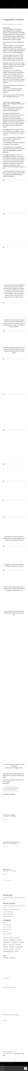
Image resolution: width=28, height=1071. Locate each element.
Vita (16, 951)
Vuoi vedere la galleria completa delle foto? (11, 789)
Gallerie (16, 1017)
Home (4, 1017)
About (8, 1018)
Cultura (5, 940)
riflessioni (19, 946)
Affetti (5, 937)
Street (17, 949)
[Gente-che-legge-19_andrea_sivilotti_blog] (14, 245)
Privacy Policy (6, 957)
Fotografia (15, 942)
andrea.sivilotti (6, 1013)
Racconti (12, 946)
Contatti (13, 1018)
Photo (5, 946)
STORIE (4, 931)
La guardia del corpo (7, 916)
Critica (17, 937)
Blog (8, 1017)
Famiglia (12, 940)
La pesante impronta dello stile (11, 842)
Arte (11, 937)
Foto (19, 940)
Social (5, 949)
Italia (5, 944)
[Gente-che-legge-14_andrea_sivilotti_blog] (14, 281)
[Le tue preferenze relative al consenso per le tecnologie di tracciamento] (25, 1068)
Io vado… (12, 1017)
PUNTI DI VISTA (6, 927)
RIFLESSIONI (6, 929)
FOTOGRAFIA (13, 816)
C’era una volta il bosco (8, 912)
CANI (4, 922)
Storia (11, 949)
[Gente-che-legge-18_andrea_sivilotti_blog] (14, 212)
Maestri (4, 1018)
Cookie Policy (12, 957)
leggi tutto (5, 819)
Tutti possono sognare (9, 815)
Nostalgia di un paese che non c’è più (11, 909)
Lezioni (11, 944)
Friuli (22, 942)
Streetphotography (8, 951)
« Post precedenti (7, 880)
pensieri (18, 944)
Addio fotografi (7, 869)
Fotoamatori (6, 942)
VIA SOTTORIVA (6, 933)
